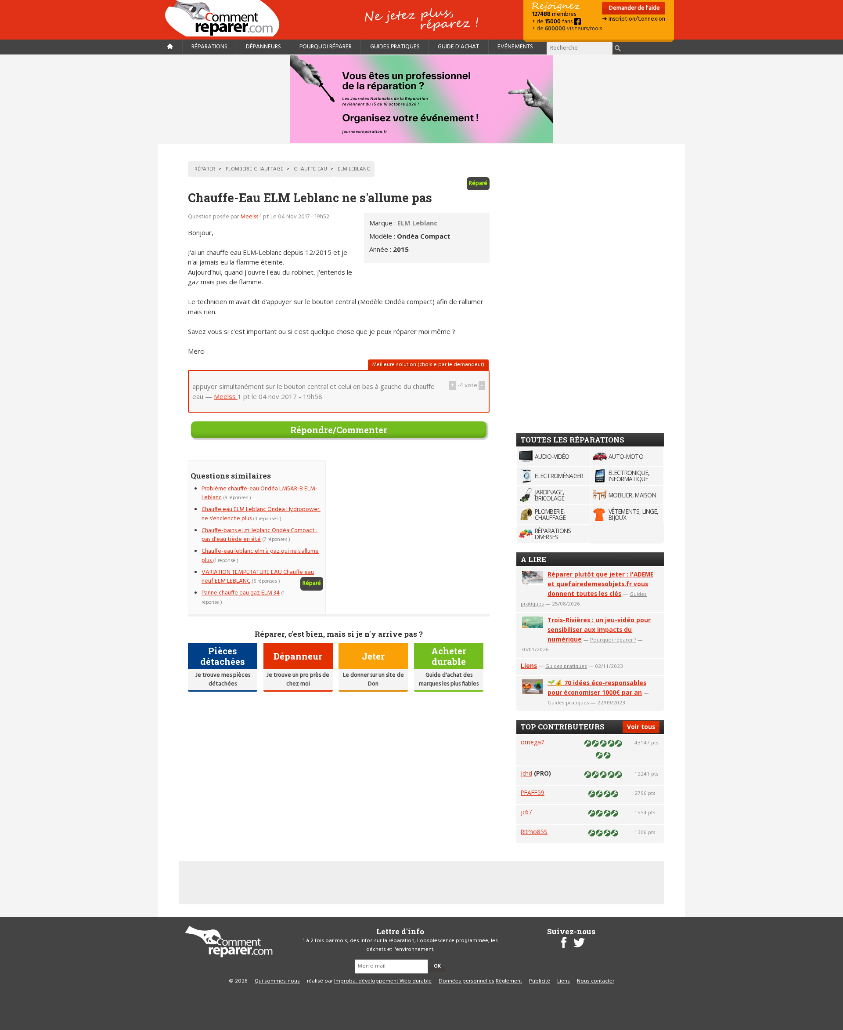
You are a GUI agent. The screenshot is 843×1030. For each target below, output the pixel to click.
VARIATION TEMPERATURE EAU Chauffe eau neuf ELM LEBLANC (258, 577)
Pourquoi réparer (325, 46)
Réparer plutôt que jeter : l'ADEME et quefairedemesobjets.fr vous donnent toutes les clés (600, 584)
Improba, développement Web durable (383, 981)
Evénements (515, 46)
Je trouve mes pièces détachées (222, 680)
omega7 (532, 742)
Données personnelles (466, 981)
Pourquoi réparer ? (613, 639)
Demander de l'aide (634, 8)
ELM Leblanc (417, 222)
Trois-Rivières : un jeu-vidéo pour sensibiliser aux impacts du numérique (599, 629)
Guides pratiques (395, 46)
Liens (529, 665)
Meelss (249, 216)
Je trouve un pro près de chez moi (298, 680)
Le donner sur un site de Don (373, 680)
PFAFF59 (532, 792)
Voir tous (641, 726)
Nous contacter (595, 981)
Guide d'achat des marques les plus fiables (449, 680)
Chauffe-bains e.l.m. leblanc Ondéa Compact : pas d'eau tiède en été (259, 535)
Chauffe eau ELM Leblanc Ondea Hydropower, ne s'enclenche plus (261, 514)
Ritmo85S (534, 831)
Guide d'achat (458, 46)
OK (437, 966)
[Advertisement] (416, 521)
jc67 (526, 812)
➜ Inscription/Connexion (633, 19)
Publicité (539, 981)
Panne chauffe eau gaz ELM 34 (241, 593)
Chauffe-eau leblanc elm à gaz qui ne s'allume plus (260, 556)
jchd (526, 773)
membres (554, 14)
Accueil (226, 18)
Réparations (209, 46)
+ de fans (553, 21)
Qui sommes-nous (277, 981)
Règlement (509, 981)
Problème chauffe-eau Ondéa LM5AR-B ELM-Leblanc (259, 493)
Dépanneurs (263, 46)
